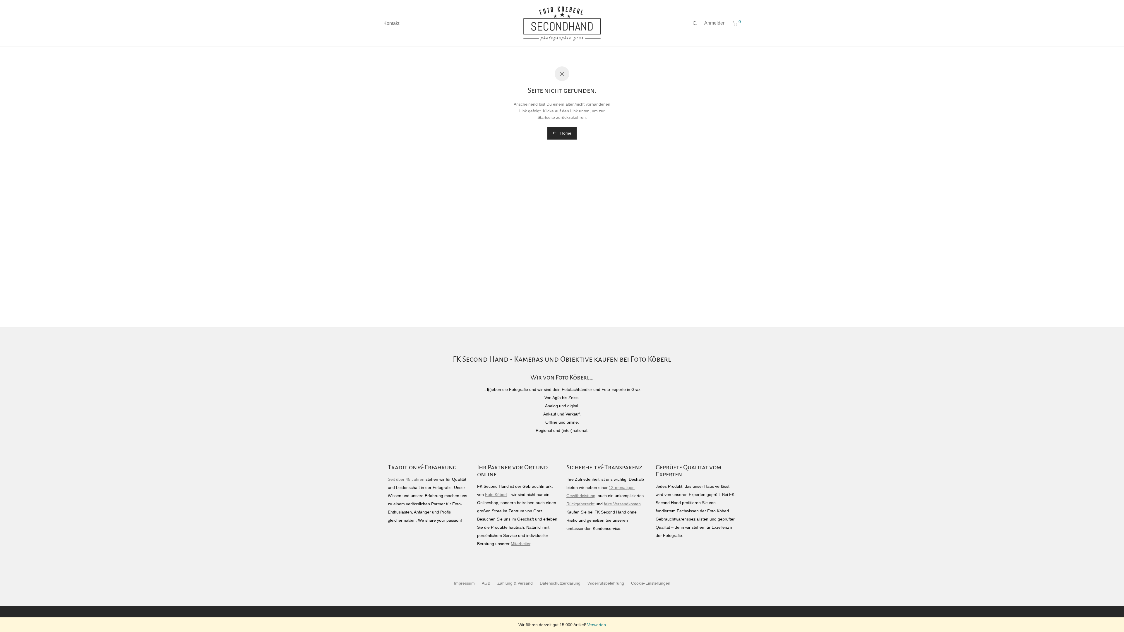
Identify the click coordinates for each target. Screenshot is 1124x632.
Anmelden (715, 22)
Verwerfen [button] (596, 624)
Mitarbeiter (520, 543)
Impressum (464, 583)
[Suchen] (695, 23)
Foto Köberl (496, 494)
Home (565, 133)
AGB (486, 583)
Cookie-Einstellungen (650, 583)
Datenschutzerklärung (560, 583)
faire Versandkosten (622, 504)
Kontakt (391, 23)
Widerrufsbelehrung (605, 583)
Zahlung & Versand (515, 583)
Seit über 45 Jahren (406, 479)
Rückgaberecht (580, 504)
